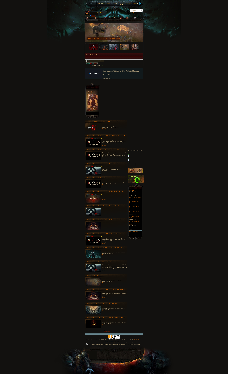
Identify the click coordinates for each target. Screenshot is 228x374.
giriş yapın (93, 10)
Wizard (124, 18)
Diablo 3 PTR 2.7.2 (93, 275)
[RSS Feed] (86, 345)
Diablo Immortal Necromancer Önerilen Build (104, 247)
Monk (117, 18)
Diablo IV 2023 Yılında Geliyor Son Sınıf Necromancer (102, 164)
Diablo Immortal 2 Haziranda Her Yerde (102, 177)
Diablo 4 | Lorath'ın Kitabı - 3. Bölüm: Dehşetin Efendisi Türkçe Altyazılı (135, 223)
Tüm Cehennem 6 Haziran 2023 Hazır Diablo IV (102, 38)
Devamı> (104, 128)
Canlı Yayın (133, 12)
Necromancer (140, 18)
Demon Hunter (100, 18)
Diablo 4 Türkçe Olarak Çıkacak (135, 231)
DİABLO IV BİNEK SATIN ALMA (135, 197)
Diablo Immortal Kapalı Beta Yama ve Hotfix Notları (103, 234)
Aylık (90, 54)
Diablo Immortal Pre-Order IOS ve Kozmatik (104, 219)
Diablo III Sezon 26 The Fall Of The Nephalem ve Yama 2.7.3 (105, 192)
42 (109, 331)
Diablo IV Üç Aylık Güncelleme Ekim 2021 (102, 304)
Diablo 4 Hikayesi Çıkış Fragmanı (135, 227)
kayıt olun (98, 10)
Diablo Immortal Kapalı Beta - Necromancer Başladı (107, 289)
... (118, 127)
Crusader (131, 18)
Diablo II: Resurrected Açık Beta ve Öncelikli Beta (106, 318)
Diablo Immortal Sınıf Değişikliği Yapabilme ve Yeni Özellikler (106, 136)
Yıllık (93, 54)
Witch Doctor (110, 18)
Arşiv (115, 342)
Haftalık (87, 54)
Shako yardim (131, 190)
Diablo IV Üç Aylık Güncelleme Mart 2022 (103, 205)
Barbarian (91, 18)
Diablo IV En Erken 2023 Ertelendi (100, 261)
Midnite (92, 123)
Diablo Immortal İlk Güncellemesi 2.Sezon (103, 149)
